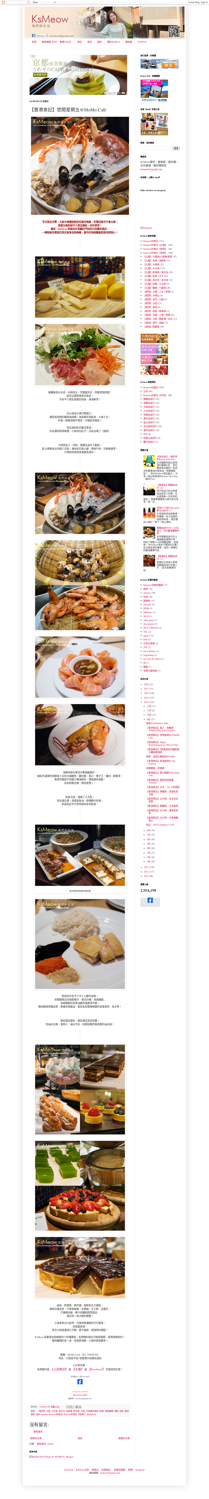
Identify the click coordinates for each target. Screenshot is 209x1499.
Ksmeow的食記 (56, 1414)
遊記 (99, 41)
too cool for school (152, 658)
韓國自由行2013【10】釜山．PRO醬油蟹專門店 (168, 530)
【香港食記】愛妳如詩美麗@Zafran (160, 781)
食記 (79, 41)
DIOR (146, 608)
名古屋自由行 (150, 426)
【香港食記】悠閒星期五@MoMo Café (163, 736)
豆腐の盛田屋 (150, 670)
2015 (146, 697)
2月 (149, 857)
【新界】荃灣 (150, 307)
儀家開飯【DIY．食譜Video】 (57, 41)
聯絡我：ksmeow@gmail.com (80, 1399)
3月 (149, 852)
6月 (149, 839)
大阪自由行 (149, 406)
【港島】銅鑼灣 (151, 326)
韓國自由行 (149, 398)
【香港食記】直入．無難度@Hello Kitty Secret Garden (160, 729)
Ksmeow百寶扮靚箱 (153, 585)
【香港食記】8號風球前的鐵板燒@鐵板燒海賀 (162, 751)
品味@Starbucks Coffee (157, 723)
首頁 (34, 41)
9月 (149, 719)
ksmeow (44, 1414)
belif (145, 639)
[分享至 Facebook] (77, 1407)
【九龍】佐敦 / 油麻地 (154, 260)
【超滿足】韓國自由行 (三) (167, 486)
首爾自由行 (149, 402)
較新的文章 (36, 1438)
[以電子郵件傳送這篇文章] (67, 1407)
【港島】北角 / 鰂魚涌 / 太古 (157, 318)
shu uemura (148, 623)
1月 (149, 861)
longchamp (148, 655)
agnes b (146, 635)
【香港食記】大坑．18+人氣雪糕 (162, 787)
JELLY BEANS (150, 627)
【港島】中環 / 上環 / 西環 (156, 314)
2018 (146, 684)
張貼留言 (38, 1431)
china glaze (148, 620)
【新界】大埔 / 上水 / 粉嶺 (156, 291)
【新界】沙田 (44, 1411)
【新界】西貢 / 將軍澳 (154, 311)
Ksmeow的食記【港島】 (155, 252)
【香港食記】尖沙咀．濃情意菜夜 (162, 812)
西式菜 (76, 1411)
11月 (149, 710)
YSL (145, 631)
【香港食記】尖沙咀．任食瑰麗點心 (162, 819)
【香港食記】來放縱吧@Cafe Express (160, 762)
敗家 (145, 588)
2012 (146, 871)
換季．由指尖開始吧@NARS (160, 756)
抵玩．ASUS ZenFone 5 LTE (160, 824)
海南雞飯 (109, 1411)
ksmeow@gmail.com (151, 169)
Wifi (145, 434)
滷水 (38, 1414)
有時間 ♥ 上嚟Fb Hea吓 (80, 1377)
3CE (145, 647)
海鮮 (116, 1411)
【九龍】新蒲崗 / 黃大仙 (155, 272)
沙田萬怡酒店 (92, 1411)
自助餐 (69, 1411)
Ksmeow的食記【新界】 (75, 1414)
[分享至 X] (73, 1407)
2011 (146, 876)
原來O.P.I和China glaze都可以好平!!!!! (168, 509)
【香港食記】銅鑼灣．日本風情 (162, 805)
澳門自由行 (149, 430)
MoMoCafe (91, 1414)
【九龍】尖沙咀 (151, 268)
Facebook (142, 41)
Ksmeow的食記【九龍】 (155, 244)
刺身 (102, 1411)
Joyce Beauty (149, 651)
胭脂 (145, 666)
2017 (146, 688)
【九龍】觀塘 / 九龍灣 (154, 287)
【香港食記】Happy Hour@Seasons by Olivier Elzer (162, 743)
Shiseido (147, 604)
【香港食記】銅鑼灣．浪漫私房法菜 (162, 793)
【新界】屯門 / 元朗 (153, 299)
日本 (145, 391)
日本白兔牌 (149, 643)
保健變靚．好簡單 (155, 768)
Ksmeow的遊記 (150, 387)
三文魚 (54, 1411)
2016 (146, 693)
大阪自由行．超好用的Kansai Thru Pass (167, 458)
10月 (149, 714)
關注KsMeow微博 (80, 1395)
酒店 (122, 1411)
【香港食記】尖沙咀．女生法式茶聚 (162, 800)
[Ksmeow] (80, 1384)
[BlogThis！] (70, 1407)
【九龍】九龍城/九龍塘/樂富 (157, 256)
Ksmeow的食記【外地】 (155, 395)
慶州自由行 (149, 441)
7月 (149, 834)
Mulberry (147, 612)
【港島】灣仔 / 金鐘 (153, 322)
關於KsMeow (113, 41)
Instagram (140, 1469)
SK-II (146, 616)
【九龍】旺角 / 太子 (153, 275)
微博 (130, 1469)
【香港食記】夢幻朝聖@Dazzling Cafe (162, 774)
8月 (149, 830)
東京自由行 (149, 418)
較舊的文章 (124, 1438)
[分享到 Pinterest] (80, 1407)
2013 (146, 867)
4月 (149, 848)
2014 (146, 702)
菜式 (89, 41)
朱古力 (62, 1411)
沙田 (83, 1411)
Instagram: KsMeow (80, 1392)
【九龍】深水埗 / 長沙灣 (155, 279)
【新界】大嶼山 (151, 295)
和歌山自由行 (150, 437)
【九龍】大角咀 (151, 264)
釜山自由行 (149, 422)
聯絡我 (128, 41)
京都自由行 (149, 414)
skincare (147, 592)
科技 (145, 596)
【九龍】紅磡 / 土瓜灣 (154, 283)
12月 (149, 706)
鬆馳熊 (146, 600)
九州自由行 (149, 410)
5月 (149, 843)
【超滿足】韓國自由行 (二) (167, 557)
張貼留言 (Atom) (45, 1443)
